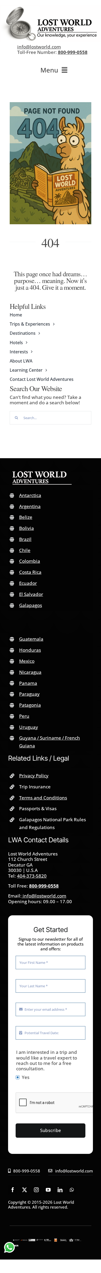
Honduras (30, 650)
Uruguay (28, 727)
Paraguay (29, 694)
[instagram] (36, 1189)
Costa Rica (30, 572)
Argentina (30, 506)
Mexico (26, 661)
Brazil (25, 539)
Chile (24, 550)
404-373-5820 (32, 876)
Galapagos (30, 605)
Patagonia (30, 705)
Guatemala (31, 639)
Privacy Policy (33, 775)
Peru (24, 716)
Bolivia (26, 528)
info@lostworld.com (39, 47)
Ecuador (28, 583)
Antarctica (30, 495)
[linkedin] (60, 1189)
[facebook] (12, 1189)
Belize (25, 517)
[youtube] (48, 1189)
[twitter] (24, 1189)
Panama (28, 683)
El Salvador (31, 594)
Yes (25, 1077)
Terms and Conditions (43, 798)
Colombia (29, 561)
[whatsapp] (71, 1189)
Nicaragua (30, 672)
